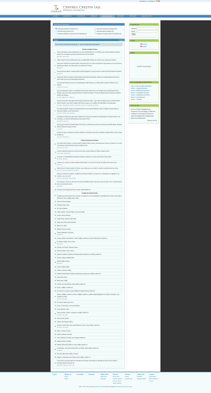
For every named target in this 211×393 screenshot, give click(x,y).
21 (92, 44)
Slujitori (66, 378)
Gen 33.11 (60, 186)
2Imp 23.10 (66, 105)
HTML (97, 386)
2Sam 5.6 (66, 365)
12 (72, 44)
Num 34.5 (59, 73)
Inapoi (121, 40)
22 (94, 44)
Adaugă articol (128, 378)
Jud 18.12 (72, 113)
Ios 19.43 (59, 129)
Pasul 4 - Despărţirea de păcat (140, 93)
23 (96, 44)
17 (83, 44)
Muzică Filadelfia (117, 383)
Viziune (66, 376)
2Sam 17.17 (65, 97)
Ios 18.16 (59, 105)
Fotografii (139, 376)
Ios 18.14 (59, 350)
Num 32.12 (70, 170)
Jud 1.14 (59, 178)
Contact (151, 374)
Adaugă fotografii (141, 378)
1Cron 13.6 (66, 113)
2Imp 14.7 (60, 263)
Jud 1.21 (83, 105)
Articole (127, 374)
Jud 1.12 (59, 164)
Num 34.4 (59, 67)
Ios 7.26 (59, 97)
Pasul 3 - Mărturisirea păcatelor (140, 90)
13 (74, 44)
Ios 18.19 (59, 87)
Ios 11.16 (65, 314)
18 (85, 44)
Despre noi (68, 374)
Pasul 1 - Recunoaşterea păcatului (141, 86)
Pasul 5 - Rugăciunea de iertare (140, 95)
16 (81, 44)
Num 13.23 (60, 244)
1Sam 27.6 (60, 234)
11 (70, 44)
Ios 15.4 (59, 298)
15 (79, 44)
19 (88, 44)
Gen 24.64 (65, 178)
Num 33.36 (66, 56)
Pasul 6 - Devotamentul (138, 97)
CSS (101, 386)
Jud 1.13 (59, 170)
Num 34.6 (64, 298)
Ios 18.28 (78, 105)
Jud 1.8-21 (60, 365)
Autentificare (143, 1)
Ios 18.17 (65, 87)
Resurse (115, 374)
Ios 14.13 (59, 147)
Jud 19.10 (89, 105)
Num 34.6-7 (66, 137)
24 (98, 44)
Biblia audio (104, 376)
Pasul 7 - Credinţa (136, 99)
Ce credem (80, 374)
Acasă (54, 374)
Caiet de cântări (117, 381)
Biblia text (103, 378)
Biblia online (104, 374)
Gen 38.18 (60, 121)
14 (77, 44)
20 (90, 44)
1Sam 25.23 (72, 178)
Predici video (116, 376)
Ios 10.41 (59, 314)
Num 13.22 (67, 153)
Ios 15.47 (59, 137)
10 (68, 44)
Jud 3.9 (65, 170)
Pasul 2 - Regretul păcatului (139, 88)
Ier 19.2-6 (72, 105)
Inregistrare (151, 1)
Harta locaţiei (152, 376)
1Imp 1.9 (71, 97)
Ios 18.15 (59, 113)
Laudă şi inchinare (117, 378)
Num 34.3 (59, 56)
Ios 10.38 (59, 159)
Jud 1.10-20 (60, 153)
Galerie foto (140, 374)
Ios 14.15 (65, 147)
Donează (91, 374)
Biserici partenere (153, 378)
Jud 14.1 (66, 121)
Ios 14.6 (76, 170)
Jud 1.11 (65, 159)
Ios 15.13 (59, 327)
